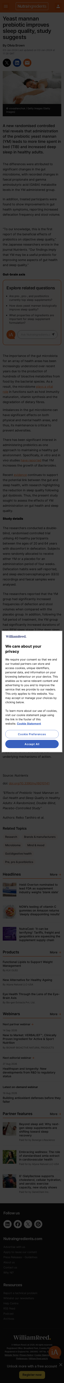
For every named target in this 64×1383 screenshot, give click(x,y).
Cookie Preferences (32, 734)
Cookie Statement (29, 723)
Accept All (32, 744)
